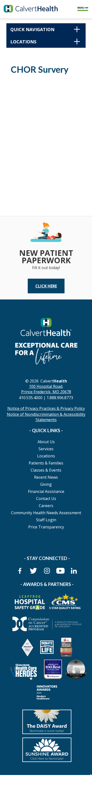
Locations (46, 456)
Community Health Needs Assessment (46, 512)
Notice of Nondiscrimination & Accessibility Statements (46, 417)
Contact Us (46, 498)
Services (46, 449)
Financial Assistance (46, 491)
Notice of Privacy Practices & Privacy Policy (46, 408)
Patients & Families (46, 463)
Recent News (46, 477)
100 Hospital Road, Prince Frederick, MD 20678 (46, 389)
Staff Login (46, 520)
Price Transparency (46, 527)
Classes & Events (46, 470)
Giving (46, 484)
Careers (46, 505)
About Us (46, 441)
